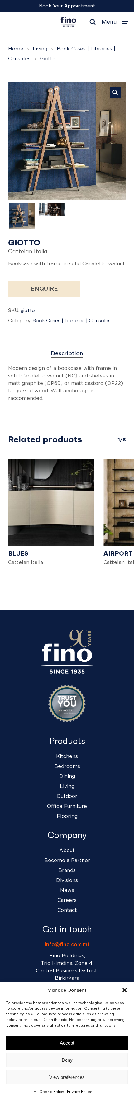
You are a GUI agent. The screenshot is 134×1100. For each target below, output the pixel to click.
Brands (67, 870)
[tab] (67, 354)
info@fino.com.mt (67, 944)
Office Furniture (67, 806)
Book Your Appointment (67, 5)
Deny (67, 1060)
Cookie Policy (51, 1091)
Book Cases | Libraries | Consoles (71, 320)
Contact (67, 910)
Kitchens (67, 756)
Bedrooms (67, 766)
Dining (67, 776)
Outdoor (67, 796)
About (67, 850)
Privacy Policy (79, 1091)
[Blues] (51, 502)
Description (67, 354)
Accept (67, 1042)
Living (40, 48)
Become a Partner (67, 860)
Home (15, 48)
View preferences (67, 1077)
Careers (67, 900)
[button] (125, 990)
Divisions (67, 880)
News (67, 890)
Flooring (67, 816)
